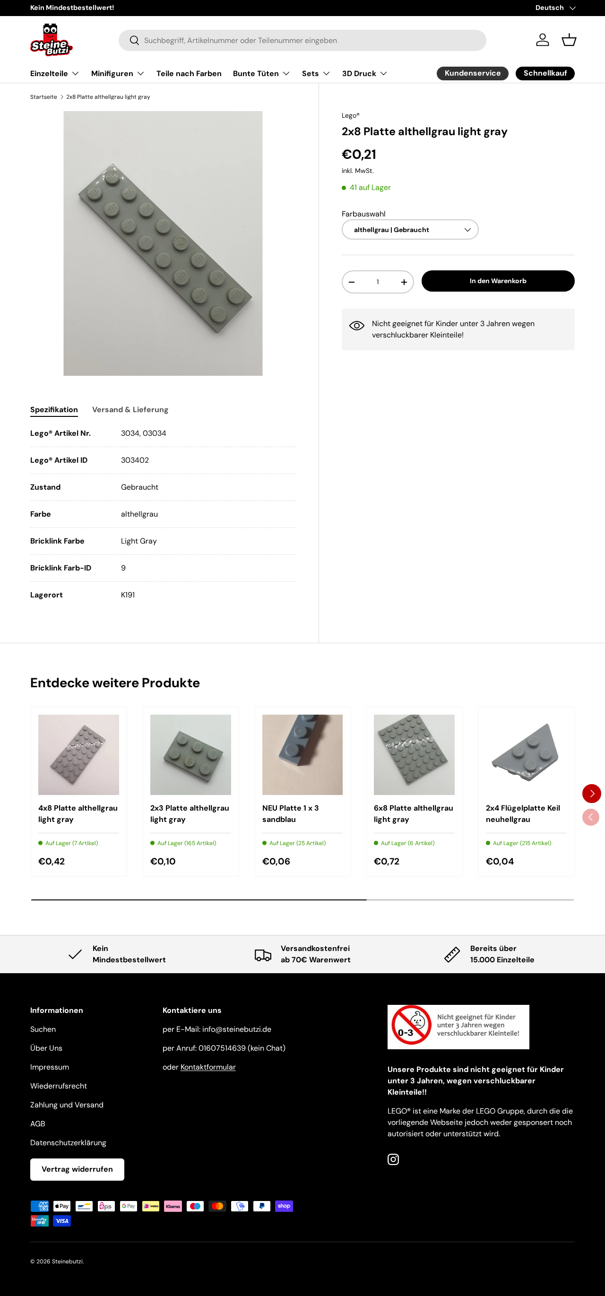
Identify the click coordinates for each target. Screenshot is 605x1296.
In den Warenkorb (498, 280)
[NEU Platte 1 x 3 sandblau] (302, 755)
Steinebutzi (67, 1261)
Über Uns (46, 1048)
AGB (37, 1124)
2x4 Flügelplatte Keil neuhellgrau (523, 813)
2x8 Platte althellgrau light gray (108, 97)
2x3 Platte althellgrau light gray (189, 813)
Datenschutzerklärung (68, 1143)
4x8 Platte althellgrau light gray (78, 813)
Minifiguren (112, 73)
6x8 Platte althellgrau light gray (413, 813)
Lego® (351, 115)
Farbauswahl (364, 213)
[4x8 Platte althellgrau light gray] (78, 755)
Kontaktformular (208, 1067)
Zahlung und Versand (67, 1105)
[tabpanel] (163, 514)
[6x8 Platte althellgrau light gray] (414, 755)
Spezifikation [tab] (54, 410)
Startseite (43, 97)
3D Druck (359, 73)
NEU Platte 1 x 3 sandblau (290, 813)
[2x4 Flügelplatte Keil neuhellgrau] (526, 755)
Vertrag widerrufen (77, 1169)
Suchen (43, 1029)
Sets (310, 73)
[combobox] (302, 40)
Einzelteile (49, 73)
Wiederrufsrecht (58, 1086)
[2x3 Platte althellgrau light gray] (190, 755)
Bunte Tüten (256, 73)
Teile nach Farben (189, 73)
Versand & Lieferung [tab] (130, 410)
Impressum (49, 1067)
